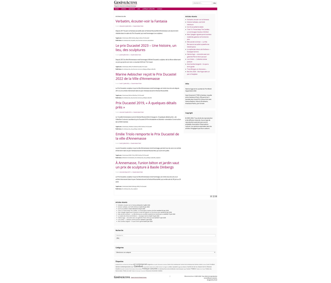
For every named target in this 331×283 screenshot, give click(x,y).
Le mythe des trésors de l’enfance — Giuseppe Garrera (133, 216)
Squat (185, 269)
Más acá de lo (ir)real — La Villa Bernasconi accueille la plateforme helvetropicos (198, 44)
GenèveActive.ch (190, 276)
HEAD (130, 66)
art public (133, 40)
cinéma (200, 264)
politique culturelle (149, 9)
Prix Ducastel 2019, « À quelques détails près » (146, 105)
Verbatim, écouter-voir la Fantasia (141, 21)
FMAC (132, 267)
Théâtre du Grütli (127, 271)
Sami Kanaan (179, 269)
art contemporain (126, 40)
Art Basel (131, 264)
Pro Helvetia (161, 269)
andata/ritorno (119, 264)
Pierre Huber (139, 269)
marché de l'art (191, 267)
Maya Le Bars (139, 38)
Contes (204, 264)
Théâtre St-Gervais (136, 271)
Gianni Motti (146, 267)
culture (213, 264)
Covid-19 (208, 264)
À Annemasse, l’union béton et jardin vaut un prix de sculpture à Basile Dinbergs (147, 165)
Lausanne (175, 267)
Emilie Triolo (132, 155)
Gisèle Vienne (152, 267)
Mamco (185, 267)
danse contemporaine (123, 267)
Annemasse (125, 38)
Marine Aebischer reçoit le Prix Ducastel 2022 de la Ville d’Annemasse (146, 76)
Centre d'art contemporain (173, 264)
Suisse (188, 269)
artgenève (150, 264)
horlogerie (165, 267)
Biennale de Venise (162, 264)
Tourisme (143, 271)
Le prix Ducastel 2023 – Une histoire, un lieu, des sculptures (146, 47)
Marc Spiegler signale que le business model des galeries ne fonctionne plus (199, 36)
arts (138, 9)
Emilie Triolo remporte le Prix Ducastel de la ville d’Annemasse (147, 136)
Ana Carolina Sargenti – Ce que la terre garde (130, 221)
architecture (126, 264)
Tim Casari (144, 66)
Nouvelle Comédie (124, 269)
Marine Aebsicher (133, 95)
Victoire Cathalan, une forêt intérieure (128, 207)
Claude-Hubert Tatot (138, 26)
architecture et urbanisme (128, 157)
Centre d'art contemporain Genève (190, 264)
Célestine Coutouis (133, 126)
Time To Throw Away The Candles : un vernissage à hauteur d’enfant (137, 210)
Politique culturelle (149, 269)
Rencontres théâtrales (170, 269)
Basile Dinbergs (132, 186)
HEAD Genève (132, 38)
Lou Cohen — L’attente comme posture (129, 219)
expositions (150, 40)
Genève (138, 266)
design (144, 69)
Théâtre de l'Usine (200, 269)
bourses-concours (142, 40)
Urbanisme (148, 271)
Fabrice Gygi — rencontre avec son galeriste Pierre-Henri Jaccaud (136, 218)
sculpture (158, 157)
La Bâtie (170, 267)
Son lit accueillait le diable (195, 27)
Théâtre (193, 269)
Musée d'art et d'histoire (205, 267)
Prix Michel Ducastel (137, 66)
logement (180, 267)
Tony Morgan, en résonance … (197, 69)
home (117, 9)
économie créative (157, 271)
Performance (132, 269)
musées (118, 269)
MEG (197, 267)
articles (123, 9)
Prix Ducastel (146, 38)
